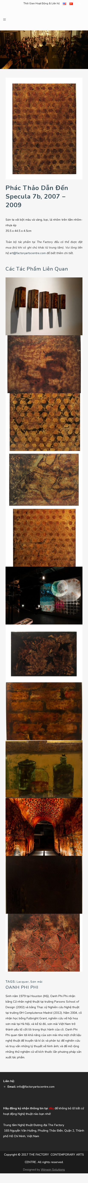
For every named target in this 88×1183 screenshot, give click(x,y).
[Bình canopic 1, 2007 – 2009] (44, 769)
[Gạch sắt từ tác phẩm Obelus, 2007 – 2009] (44, 306)
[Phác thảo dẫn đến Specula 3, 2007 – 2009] (44, 480)
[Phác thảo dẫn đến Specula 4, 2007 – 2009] (44, 884)
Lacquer (23, 982)
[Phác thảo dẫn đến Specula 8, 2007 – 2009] (44, 942)
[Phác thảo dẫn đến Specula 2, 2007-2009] (44, 364)
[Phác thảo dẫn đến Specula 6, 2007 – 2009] (44, 711)
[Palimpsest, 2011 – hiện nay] (44, 595)
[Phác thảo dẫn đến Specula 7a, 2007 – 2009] (44, 537)
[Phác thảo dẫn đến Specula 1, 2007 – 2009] (44, 653)
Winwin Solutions (53, 1170)
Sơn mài (36, 982)
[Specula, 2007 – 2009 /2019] (44, 827)
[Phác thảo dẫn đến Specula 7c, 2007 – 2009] (44, 422)
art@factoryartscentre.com (28, 253)
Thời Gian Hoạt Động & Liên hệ (41, 3)
